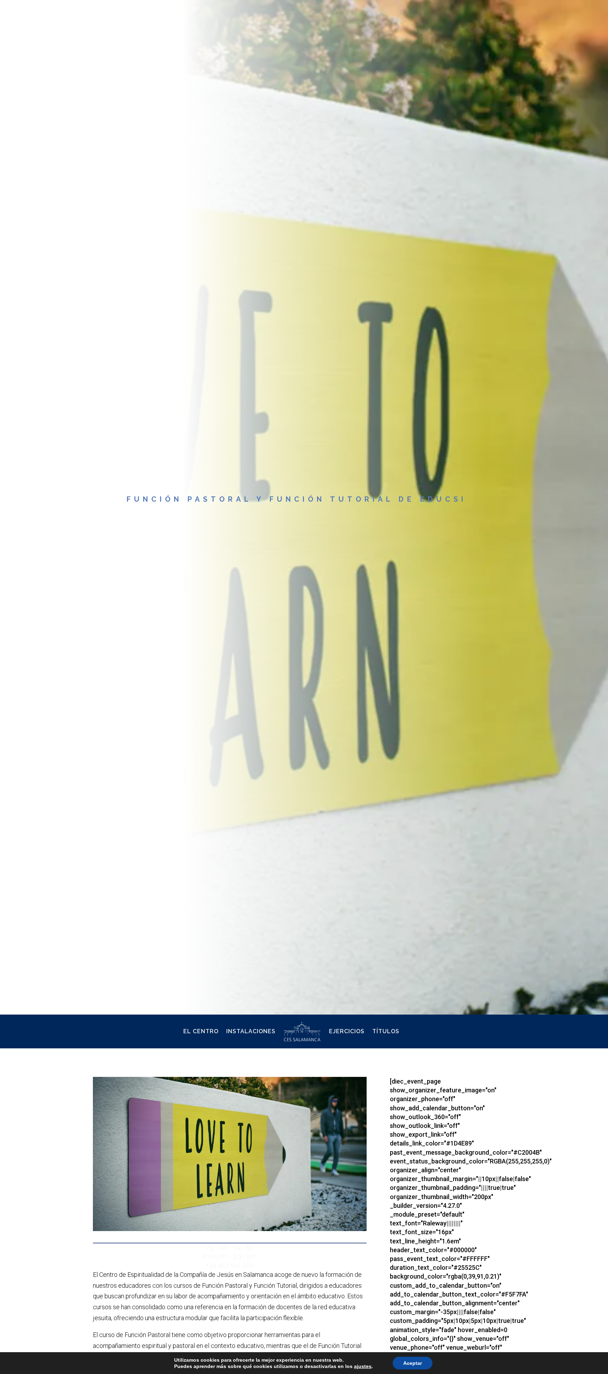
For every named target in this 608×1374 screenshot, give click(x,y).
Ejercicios (347, 1031)
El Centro (200, 1031)
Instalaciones (251, 1031)
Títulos (385, 1031)
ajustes (363, 1366)
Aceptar (412, 1363)
